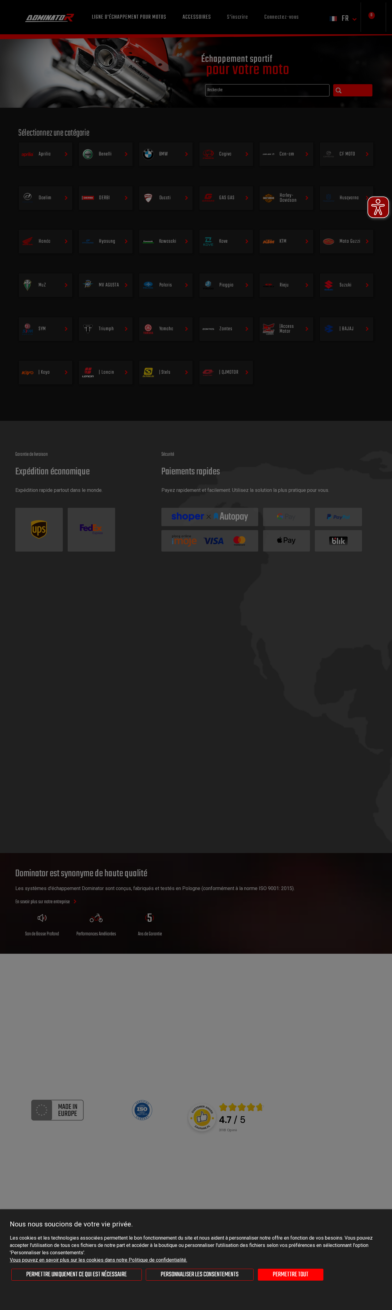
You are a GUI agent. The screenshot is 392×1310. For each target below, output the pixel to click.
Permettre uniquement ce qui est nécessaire (76, 1274)
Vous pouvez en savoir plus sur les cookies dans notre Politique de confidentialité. (98, 1260)
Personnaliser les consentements (200, 1274)
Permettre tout (290, 1274)
